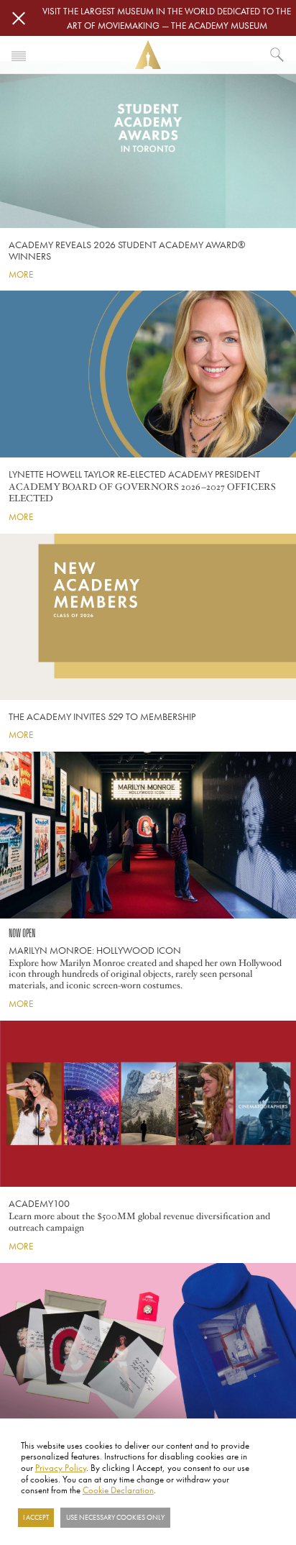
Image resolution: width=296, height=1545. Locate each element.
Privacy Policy (60, 1467)
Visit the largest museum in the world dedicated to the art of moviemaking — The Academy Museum (166, 18)
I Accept (36, 1517)
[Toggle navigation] (18, 54)
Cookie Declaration (118, 1489)
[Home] (148, 55)
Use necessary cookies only (115, 1517)
